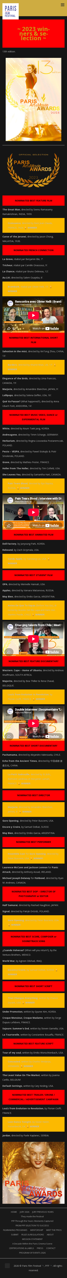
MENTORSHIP (36, 1230)
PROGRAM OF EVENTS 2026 (32, 1252)
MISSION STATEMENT (32, 1239)
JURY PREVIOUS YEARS (43, 1211)
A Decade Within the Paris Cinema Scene (32, 1243)
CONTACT (50, 1248)
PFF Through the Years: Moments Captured (32, 1220)
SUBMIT (15, 1234)
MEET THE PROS (54, 1230)
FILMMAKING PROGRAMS (15, 1230)
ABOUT (50, 1234)
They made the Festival (32, 1216)
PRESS (40, 1248)
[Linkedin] (35, 1275)
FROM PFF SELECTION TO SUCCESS (32, 1225)
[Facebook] (28, 1275)
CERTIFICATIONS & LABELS (21, 1248)
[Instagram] (32, 1275)
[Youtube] (39, 1275)
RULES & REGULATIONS (32, 1234)
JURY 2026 (24, 1211)
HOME (14, 1211)
